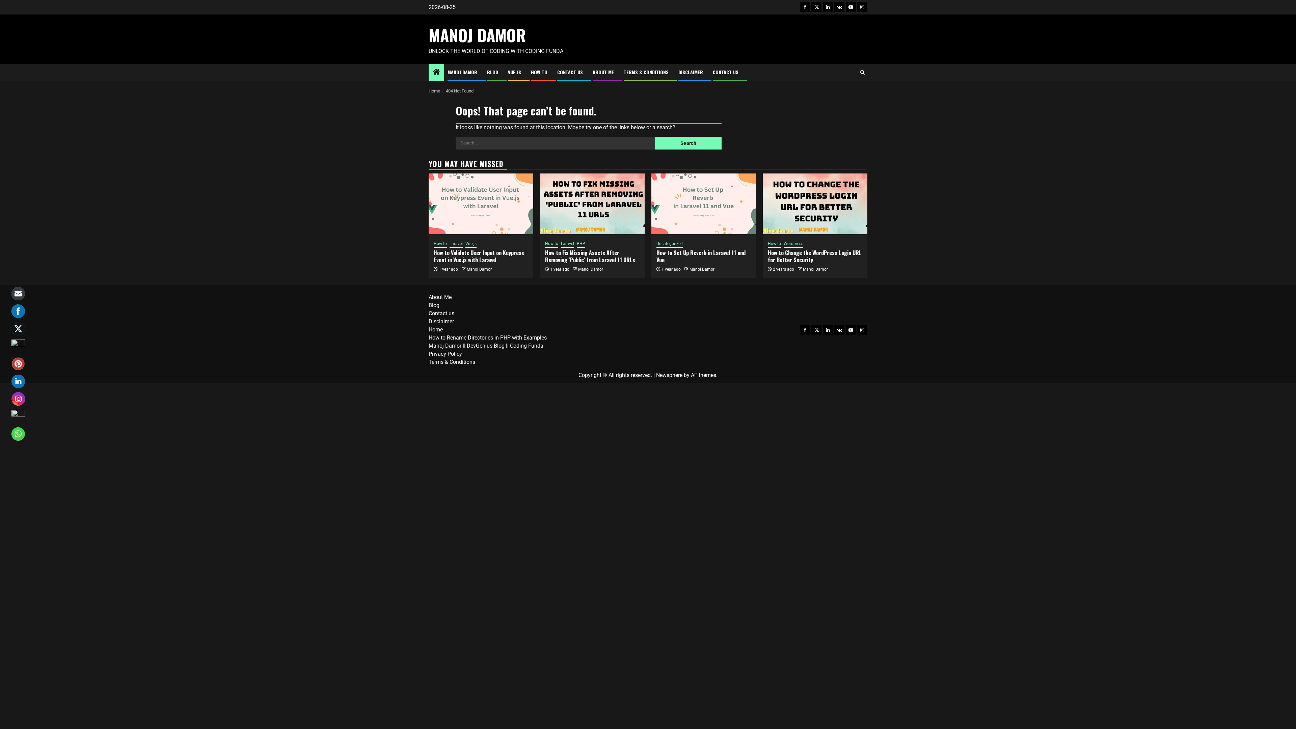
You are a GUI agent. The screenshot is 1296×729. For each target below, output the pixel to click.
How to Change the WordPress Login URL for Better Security (815, 256)
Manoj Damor (477, 35)
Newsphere (669, 375)
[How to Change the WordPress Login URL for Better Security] (815, 203)
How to (539, 72)
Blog (492, 72)
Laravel (456, 243)
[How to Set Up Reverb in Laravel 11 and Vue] (703, 203)
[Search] (862, 72)
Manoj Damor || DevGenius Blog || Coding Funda (486, 346)
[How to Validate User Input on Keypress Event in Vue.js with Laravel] (481, 203)
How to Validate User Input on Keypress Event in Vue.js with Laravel (479, 256)
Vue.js (514, 72)
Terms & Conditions (646, 72)
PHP (581, 243)
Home (436, 329)
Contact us (570, 72)
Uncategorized (669, 243)
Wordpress (793, 243)
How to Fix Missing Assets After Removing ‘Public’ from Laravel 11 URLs (590, 256)
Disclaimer (690, 72)
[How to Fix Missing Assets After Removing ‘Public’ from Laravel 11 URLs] (592, 203)
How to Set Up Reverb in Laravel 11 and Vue (701, 256)
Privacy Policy (445, 354)
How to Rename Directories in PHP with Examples (488, 337)
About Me (603, 72)
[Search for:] (555, 143)
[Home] (436, 72)
